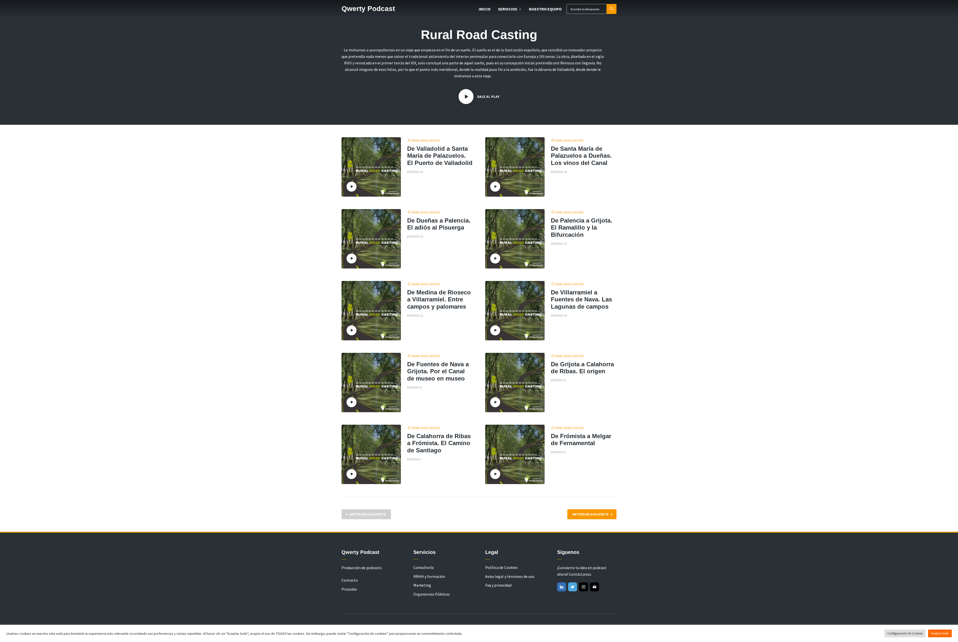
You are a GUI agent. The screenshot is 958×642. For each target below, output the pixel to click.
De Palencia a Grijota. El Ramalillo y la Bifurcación (581, 227)
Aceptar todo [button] (940, 633)
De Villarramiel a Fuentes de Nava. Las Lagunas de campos (581, 299)
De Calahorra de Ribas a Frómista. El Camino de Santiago (439, 443)
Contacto (350, 580)
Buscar (611, 9)
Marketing (422, 585)
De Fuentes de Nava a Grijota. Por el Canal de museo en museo (438, 371)
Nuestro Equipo (545, 8)
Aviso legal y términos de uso (509, 576)
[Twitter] (572, 586)
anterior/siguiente (590, 514)
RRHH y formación (429, 576)
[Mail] (594, 586)
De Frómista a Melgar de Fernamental (581, 440)
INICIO (484, 8)
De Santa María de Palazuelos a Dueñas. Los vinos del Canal (581, 155)
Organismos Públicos (431, 594)
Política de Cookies (501, 567)
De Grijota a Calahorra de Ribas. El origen (582, 368)
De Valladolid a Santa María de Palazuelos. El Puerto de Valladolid (440, 155)
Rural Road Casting (426, 140)
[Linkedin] (561, 586)
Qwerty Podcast (368, 8)
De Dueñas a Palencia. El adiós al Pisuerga (439, 224)
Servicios (507, 8)
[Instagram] (583, 586)
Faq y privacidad (498, 585)
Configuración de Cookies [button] (905, 633)
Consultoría (423, 567)
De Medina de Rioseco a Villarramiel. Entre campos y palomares (439, 299)
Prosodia (349, 589)
